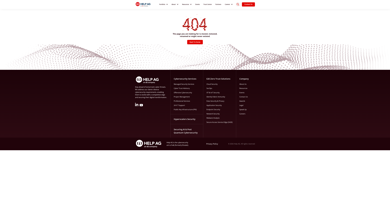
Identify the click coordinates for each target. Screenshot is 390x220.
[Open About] (177, 4)
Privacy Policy (212, 144)
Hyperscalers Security (184, 119)
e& (173, 145)
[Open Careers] (232, 4)
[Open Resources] (191, 4)
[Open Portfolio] (167, 4)
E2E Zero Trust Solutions (218, 78)
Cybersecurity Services (185, 78)
